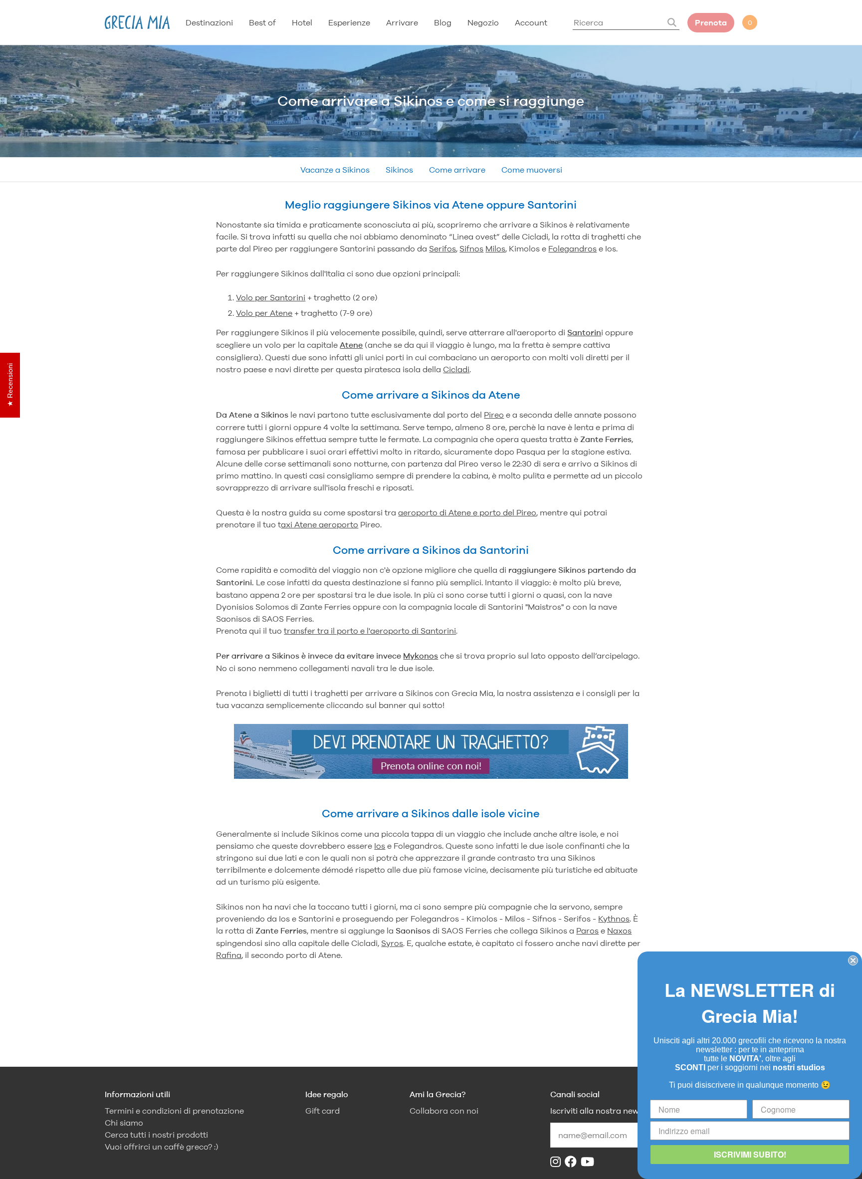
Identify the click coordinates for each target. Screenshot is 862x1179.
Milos (495, 248)
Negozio (483, 22)
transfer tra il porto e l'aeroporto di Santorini (370, 630)
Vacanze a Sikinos (335, 169)
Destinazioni (209, 22)
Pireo (494, 414)
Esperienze (349, 22)
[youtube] (589, 1162)
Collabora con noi (444, 1111)
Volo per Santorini (270, 297)
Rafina (228, 954)
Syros (392, 943)
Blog (442, 22)
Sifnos (471, 248)
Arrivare (402, 22)
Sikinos (399, 169)
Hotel (302, 22)
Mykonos (420, 656)
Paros (587, 930)
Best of (262, 22)
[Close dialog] (853, 960)
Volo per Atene (264, 312)
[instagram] (557, 1162)
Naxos (619, 930)
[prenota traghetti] (431, 775)
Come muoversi (531, 169)
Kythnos (614, 918)
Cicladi (456, 369)
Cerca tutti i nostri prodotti (156, 1135)
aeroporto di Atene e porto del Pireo (467, 512)
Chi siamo (124, 1123)
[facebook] (573, 1162)
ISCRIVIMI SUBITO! (750, 1154)
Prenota (711, 22)
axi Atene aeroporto (319, 524)
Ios (379, 845)
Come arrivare (457, 169)
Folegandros (572, 248)
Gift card (322, 1111)
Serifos (442, 248)
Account (531, 22)
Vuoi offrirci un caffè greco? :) (161, 1147)
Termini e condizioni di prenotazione (174, 1111)
